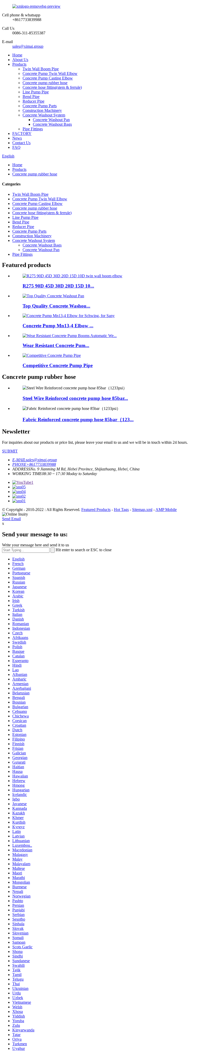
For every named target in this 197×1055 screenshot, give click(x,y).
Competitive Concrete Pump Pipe (58, 365)
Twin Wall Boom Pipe (41, 69)
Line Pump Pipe (36, 92)
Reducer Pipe (33, 101)
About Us (20, 59)
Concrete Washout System (44, 115)
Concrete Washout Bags (52, 124)
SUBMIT (10, 451)
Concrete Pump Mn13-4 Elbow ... (58, 325)
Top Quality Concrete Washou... (56, 306)
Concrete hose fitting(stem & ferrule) (52, 87)
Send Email (11, 519)
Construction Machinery (42, 110)
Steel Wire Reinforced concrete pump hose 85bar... (75, 398)
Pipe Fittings (33, 129)
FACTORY (22, 133)
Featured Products (96, 509)
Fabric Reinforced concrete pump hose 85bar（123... (78, 419)
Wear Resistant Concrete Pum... (56, 345)
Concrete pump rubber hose (45, 83)
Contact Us (21, 143)
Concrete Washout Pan (51, 119)
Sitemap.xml (142, 509)
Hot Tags (121, 509)
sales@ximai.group (27, 46)
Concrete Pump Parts (40, 106)
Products (19, 64)
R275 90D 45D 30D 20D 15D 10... (58, 286)
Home (17, 55)
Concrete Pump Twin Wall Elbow (50, 73)
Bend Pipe (31, 96)
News (17, 138)
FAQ (16, 147)
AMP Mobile (166, 509)
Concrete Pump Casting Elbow (48, 78)
